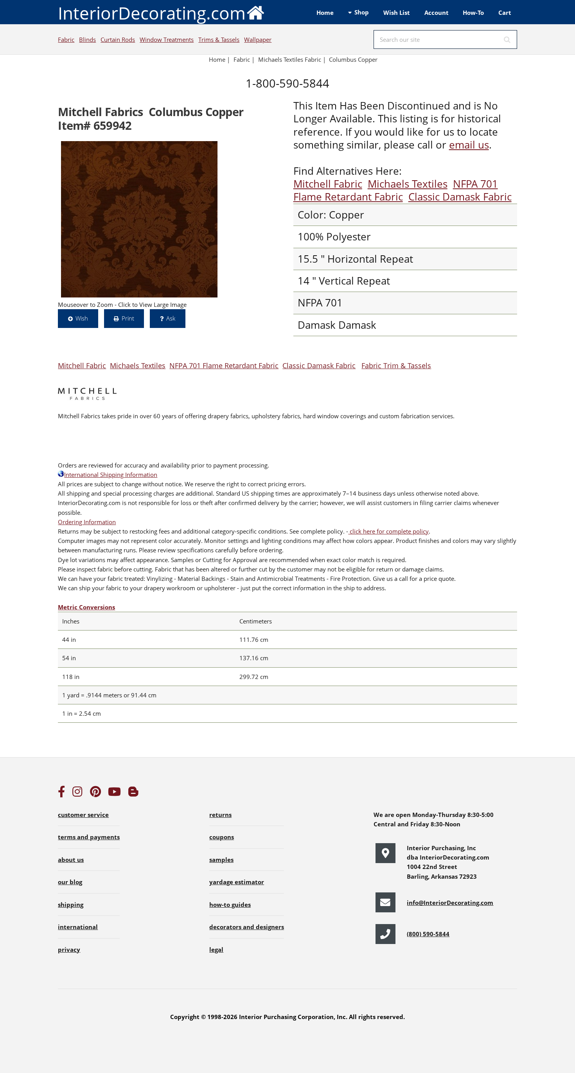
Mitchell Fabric (327, 184)
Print (128, 318)
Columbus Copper (353, 59)
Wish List (396, 12)
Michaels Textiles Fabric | (292, 59)
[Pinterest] (95, 793)
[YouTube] (114, 793)
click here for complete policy (388, 531)
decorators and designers (246, 927)
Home (325, 12)
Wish (81, 318)
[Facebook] (61, 793)
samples (221, 859)
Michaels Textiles (407, 184)
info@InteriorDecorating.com (450, 902)
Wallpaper (257, 39)
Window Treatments (167, 39)
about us (71, 859)
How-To (473, 12)
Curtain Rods (118, 39)
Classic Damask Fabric (460, 197)
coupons (221, 837)
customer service (83, 815)
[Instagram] (77, 793)
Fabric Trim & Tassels (396, 365)
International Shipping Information (110, 474)
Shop (361, 12)
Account (436, 12)
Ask (170, 318)
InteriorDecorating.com (152, 13)
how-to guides (230, 904)
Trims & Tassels (218, 39)
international (78, 927)
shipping (70, 904)
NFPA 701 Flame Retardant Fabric (395, 190)
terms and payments (89, 837)
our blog (70, 882)
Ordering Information (87, 522)
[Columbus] (139, 219)
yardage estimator (236, 882)
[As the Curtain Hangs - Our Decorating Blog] (133, 793)
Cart (504, 12)
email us (469, 145)
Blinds (87, 39)
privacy (69, 949)
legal (216, 949)
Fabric (66, 39)
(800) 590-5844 (428, 934)
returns (220, 815)
